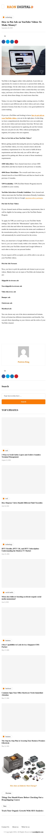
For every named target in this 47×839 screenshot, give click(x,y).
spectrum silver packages (34, 198)
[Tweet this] (8, 42)
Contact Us (5, 827)
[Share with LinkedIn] (12, 42)
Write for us (26, 827)
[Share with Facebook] (3, 42)
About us (15, 827)
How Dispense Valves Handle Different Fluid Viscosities (22, 503)
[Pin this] (16, 42)
